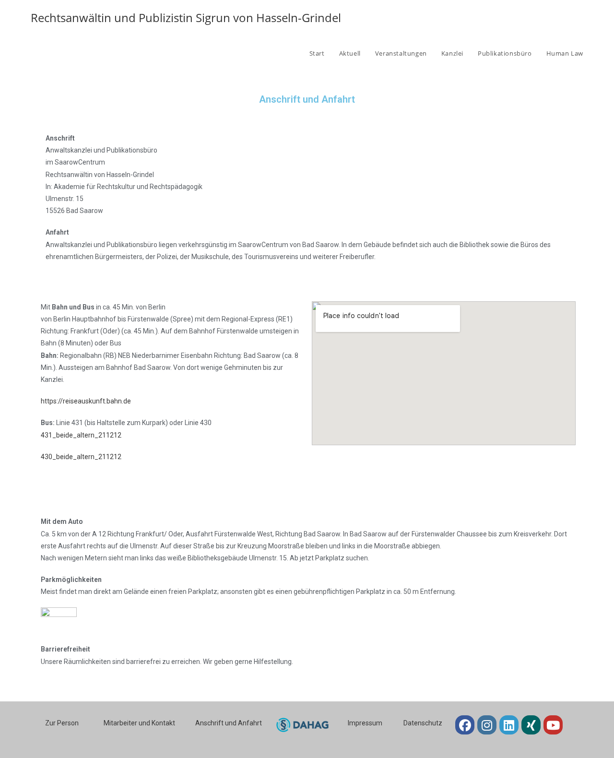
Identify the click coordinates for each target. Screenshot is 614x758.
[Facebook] (464, 724)
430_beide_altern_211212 (81, 457)
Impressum (365, 723)
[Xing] (531, 724)
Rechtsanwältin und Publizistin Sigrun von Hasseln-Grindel (186, 17)
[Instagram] (486, 724)
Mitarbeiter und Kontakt (139, 723)
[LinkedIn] (509, 724)
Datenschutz (422, 723)
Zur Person (62, 723)
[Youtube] (553, 724)
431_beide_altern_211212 (81, 435)
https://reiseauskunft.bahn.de (86, 401)
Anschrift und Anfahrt (228, 723)
